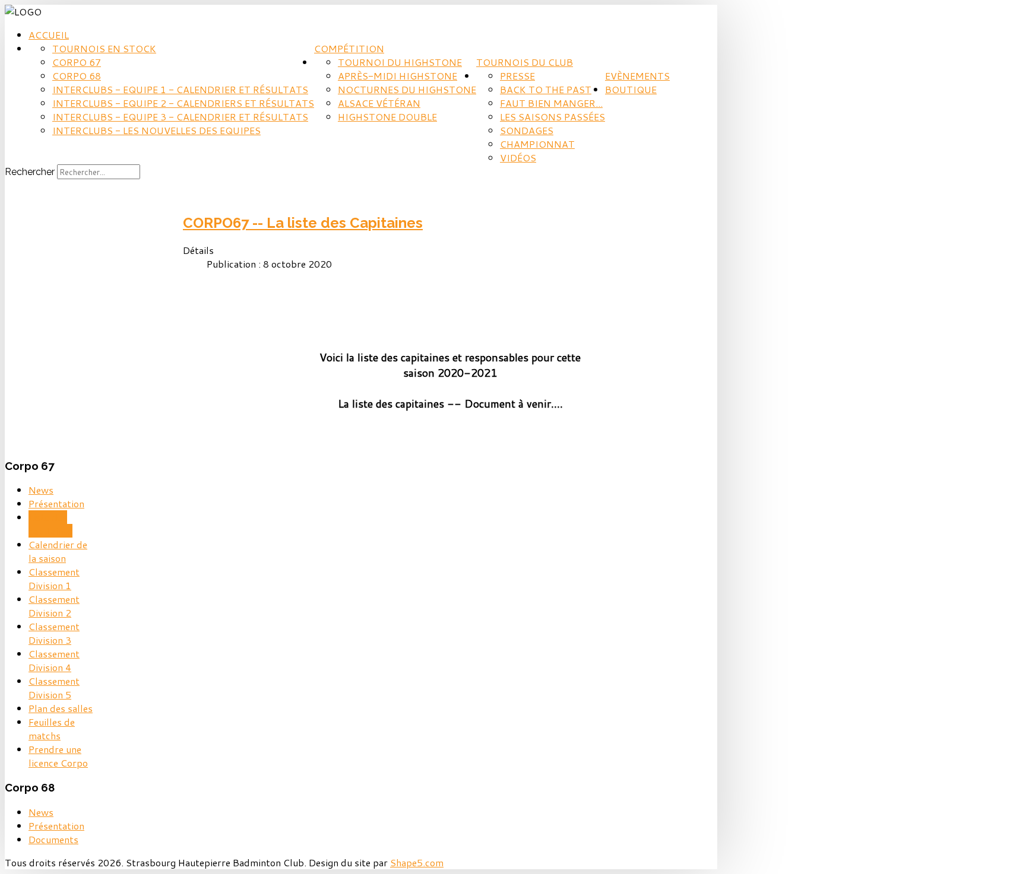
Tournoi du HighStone (400, 62)
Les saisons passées (552, 116)
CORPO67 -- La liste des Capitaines (303, 222)
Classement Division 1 (54, 578)
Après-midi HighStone (397, 75)
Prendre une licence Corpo (58, 756)
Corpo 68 (76, 75)
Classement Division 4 (54, 660)
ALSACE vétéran (379, 103)
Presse (517, 75)
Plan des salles (60, 708)
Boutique (631, 89)
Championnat (537, 144)
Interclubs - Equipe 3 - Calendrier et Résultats (180, 116)
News (40, 490)
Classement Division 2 (54, 605)
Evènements (637, 75)
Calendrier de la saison (57, 551)
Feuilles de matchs (51, 728)
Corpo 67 (76, 62)
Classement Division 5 (54, 687)
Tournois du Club (524, 62)
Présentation (56, 503)
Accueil (48, 35)
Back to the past (545, 89)
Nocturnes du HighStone (407, 89)
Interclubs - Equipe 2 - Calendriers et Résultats (183, 103)
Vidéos (518, 157)
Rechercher (30, 171)
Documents (53, 839)
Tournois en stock (104, 48)
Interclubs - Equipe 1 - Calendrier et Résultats (180, 89)
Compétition (349, 48)
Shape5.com (417, 862)
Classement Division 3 (54, 633)
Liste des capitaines (50, 524)
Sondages (526, 130)
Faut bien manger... (551, 103)
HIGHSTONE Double (387, 116)
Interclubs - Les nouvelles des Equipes (156, 130)
